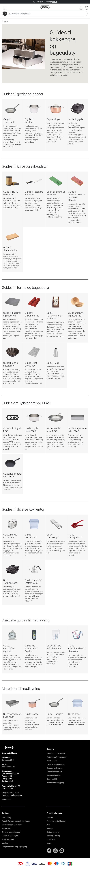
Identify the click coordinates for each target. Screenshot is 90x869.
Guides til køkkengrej (10, 836)
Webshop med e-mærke (56, 754)
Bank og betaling (53, 836)
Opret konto (51, 839)
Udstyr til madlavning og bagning (14, 847)
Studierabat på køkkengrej (12, 825)
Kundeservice (52, 761)
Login (49, 843)
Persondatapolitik (54, 775)
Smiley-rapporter (53, 832)
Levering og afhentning (55, 764)
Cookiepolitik (52, 779)
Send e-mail (6, 800)
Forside (6, 21)
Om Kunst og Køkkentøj (56, 821)
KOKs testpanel (8, 839)
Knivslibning (6, 818)
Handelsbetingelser (54, 772)
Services (50, 828)
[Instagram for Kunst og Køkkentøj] (61, 851)
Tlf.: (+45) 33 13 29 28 (10, 793)
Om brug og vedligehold (11, 832)
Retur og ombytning (54, 768)
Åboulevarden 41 (8, 767)
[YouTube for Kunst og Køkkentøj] (55, 851)
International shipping (55, 783)
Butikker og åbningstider (56, 757)
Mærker (5, 843)
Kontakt (50, 818)
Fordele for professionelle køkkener (16, 821)
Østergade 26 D (8, 760)
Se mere (54, 2)
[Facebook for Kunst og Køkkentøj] (49, 851)
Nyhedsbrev (6, 828)
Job (48, 825)
